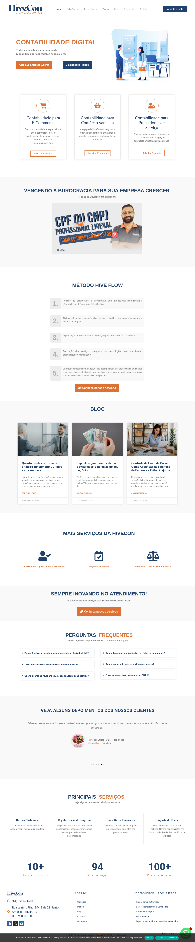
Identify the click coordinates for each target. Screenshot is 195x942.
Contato (143, 9)
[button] (97, 229)
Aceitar (149, 937)
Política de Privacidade (167, 937)
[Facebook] (9, 923)
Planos (105, 9)
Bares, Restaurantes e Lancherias (152, 907)
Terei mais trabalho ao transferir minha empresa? (51, 664)
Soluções (71, 9)
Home (58, 9)
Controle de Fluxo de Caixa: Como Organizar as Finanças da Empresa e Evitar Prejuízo (150, 466)
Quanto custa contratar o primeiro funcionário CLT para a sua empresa (42, 466)
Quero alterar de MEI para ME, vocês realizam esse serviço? (56, 676)
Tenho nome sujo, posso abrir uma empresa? (130, 664)
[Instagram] (15, 923)
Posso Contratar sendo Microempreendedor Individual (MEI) (56, 653)
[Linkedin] (21, 923)
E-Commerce (142, 916)
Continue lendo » (30, 493)
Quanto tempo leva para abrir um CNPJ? (127, 675)
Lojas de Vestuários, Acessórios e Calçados (157, 921)
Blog (116, 9)
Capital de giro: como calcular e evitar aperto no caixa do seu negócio (97, 466)
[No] (190, 937)
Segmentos (89, 9)
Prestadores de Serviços (147, 902)
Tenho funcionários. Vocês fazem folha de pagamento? (135, 653)
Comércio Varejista (145, 911)
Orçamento (129, 9)
